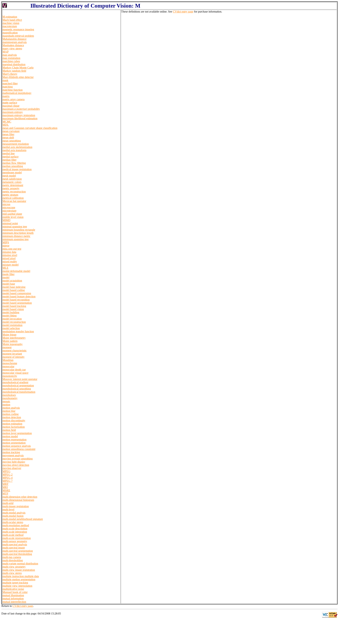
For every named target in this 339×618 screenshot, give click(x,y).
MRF (5, 484)
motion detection (11, 417)
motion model (10, 436)
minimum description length (18, 232)
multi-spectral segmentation (17, 550)
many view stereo (12, 48)
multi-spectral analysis (14, 544)
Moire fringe (9, 334)
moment (6, 347)
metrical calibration (13, 197)
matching (7, 86)
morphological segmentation (18, 385)
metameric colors (11, 182)
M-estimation (9, 16)
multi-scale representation (16, 538)
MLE (5, 267)
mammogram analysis (14, 42)
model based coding (13, 290)
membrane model (12, 172)
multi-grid (7, 503)
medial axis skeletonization (17, 147)
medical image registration (17, 169)
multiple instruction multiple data (20, 576)
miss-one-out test (11, 248)
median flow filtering (14, 162)
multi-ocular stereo (12, 522)
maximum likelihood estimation (19, 118)
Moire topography (12, 344)
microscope (8, 207)
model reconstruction (14, 321)
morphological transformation (18, 391)
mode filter (8, 274)
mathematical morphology (16, 92)
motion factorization (13, 426)
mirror (5, 245)
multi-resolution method (15, 525)
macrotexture (9, 26)
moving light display (13, 461)
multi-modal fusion (12, 515)
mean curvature (11, 131)
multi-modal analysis (13, 512)
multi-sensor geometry (14, 541)
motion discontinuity (13, 420)
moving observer (11, 468)
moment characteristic (14, 350)
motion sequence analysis (16, 445)
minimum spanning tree (15, 239)
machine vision (10, 23)
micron (6, 204)
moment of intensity (13, 356)
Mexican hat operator (14, 201)
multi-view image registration (18, 569)
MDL (5, 124)
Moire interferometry (14, 337)
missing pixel (9, 255)
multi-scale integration (14, 531)
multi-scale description (14, 528)
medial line (8, 153)
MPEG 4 (7, 477)
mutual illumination (13, 595)
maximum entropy (12, 112)
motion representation (14, 439)
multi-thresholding (12, 560)
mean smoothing (11, 140)
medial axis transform (14, 150)
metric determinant (12, 185)
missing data (9, 251)
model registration (12, 325)
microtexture (9, 210)
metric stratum (10, 194)
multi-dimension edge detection (19, 496)
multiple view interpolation (17, 585)
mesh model (9, 175)
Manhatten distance (13, 45)
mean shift (8, 137)
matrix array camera (13, 99)
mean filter (8, 134)
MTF (5, 493)
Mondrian (7, 360)
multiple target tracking (15, 582)
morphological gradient (15, 382)
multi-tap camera (11, 557)
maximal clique (10, 105)
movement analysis (13, 455)
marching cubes (11, 61)
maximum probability (21, 108)
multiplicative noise (13, 588)
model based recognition (16, 299)
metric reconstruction (14, 191)
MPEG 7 (7, 480)
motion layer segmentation (17, 433)
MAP (5, 51)
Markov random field (14, 70)
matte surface (9, 102)
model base (8, 283)
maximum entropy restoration (18, 115)
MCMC (6, 121)
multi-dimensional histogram (18, 499)
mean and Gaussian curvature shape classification (29, 127)
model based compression (16, 293)
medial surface (10, 156)
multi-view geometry (14, 566)
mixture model (10, 264)
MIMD (6, 220)
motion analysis (11, 407)
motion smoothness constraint (18, 449)
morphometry (9, 398)
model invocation (12, 318)
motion (6, 404)
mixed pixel (9, 258)
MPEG (6, 471)
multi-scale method (12, 534)
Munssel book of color (15, 592)
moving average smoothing (17, 458)
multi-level (8, 509)
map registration (11, 58)
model (5, 277)
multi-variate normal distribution (20, 563)
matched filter (10, 83)
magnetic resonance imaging (18, 29)
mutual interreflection (14, 601)
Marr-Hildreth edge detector (18, 77)
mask (5, 80)
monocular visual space (15, 372)
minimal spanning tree (14, 226)
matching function (12, 89)
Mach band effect (12, 19)
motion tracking (11, 452)
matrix (6, 96)
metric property (10, 188)
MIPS (5, 242)
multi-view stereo (12, 573)
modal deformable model (16, 271)
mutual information (13, 598)
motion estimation (12, 423)
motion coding (10, 414)
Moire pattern (9, 340)
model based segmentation (17, 302)
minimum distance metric (16, 236)
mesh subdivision (12, 178)
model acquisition (12, 280)
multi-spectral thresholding (17, 553)
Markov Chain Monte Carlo (18, 67)
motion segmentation (14, 442)
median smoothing (12, 166)
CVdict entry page (183, 11)
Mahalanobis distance (14, 38)
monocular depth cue (14, 369)
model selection (11, 328)
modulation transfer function (18, 331)
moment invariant (12, 353)
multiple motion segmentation (18, 579)
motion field (9, 429)
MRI (5, 487)
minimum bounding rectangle (18, 229)
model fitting (9, 315)
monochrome (9, 363)
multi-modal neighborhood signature (22, 519)
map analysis (9, 54)
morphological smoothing (16, 388)
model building (10, 312)
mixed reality (9, 261)
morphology (9, 395)
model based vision (13, 309)
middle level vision (12, 216)
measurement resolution (15, 143)
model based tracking (14, 305)
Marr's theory (9, 73)
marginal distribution (13, 64)
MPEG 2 (7, 474)
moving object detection (15, 464)
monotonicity (9, 375)
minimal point (10, 223)
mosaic (6, 401)
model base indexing (13, 286)
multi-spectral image (13, 547)
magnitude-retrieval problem (18, 35)
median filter (9, 159)
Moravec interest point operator (19, 379)
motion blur (8, 410)
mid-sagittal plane (12, 213)
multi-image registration (15, 506)
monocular (8, 366)
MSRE (6, 490)
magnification (10, 32)
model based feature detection (18, 296)
